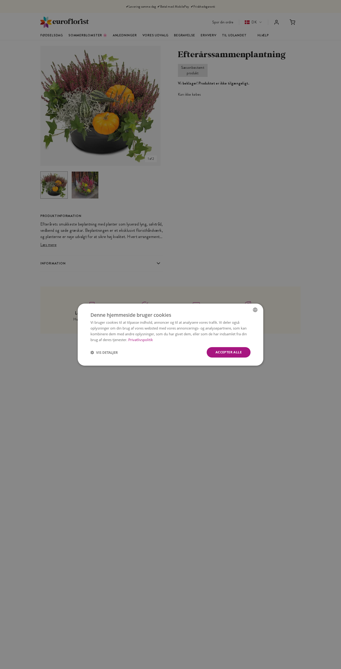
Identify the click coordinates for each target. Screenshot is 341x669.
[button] (104, 352)
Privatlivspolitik (140, 339)
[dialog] (170, 334)
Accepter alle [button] (229, 352)
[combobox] (255, 309)
